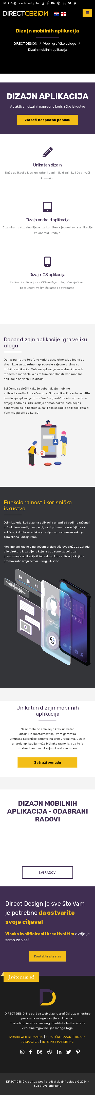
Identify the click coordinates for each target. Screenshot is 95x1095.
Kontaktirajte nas (47, 956)
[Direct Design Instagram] (42, 3)
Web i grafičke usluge (59, 43)
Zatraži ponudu (47, 762)
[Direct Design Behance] (52, 3)
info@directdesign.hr (22, 3)
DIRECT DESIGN (25, 43)
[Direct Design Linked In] (63, 3)
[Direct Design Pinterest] (74, 3)
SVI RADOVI (47, 872)
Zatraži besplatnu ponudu (47, 120)
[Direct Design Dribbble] (57, 3)
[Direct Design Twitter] (68, 3)
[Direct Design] (27, 13)
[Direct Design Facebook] (47, 3)
